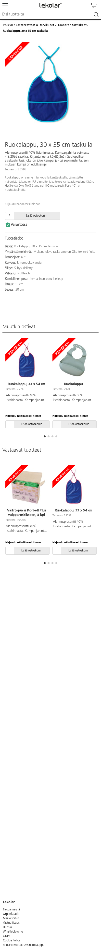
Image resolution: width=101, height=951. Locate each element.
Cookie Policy (11, 940)
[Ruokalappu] (73, 361)
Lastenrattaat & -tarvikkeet (35, 25)
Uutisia (7, 927)
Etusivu (8, 25)
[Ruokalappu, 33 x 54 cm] (26, 361)
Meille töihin (11, 918)
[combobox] (50, 15)
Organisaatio (11, 914)
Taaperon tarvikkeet (72, 25)
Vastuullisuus (11, 922)
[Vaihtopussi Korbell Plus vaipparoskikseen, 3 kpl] (26, 487)
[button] (45, 436)
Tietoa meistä (11, 909)
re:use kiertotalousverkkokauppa (23, 945)
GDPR (6, 936)
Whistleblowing (13, 931)
